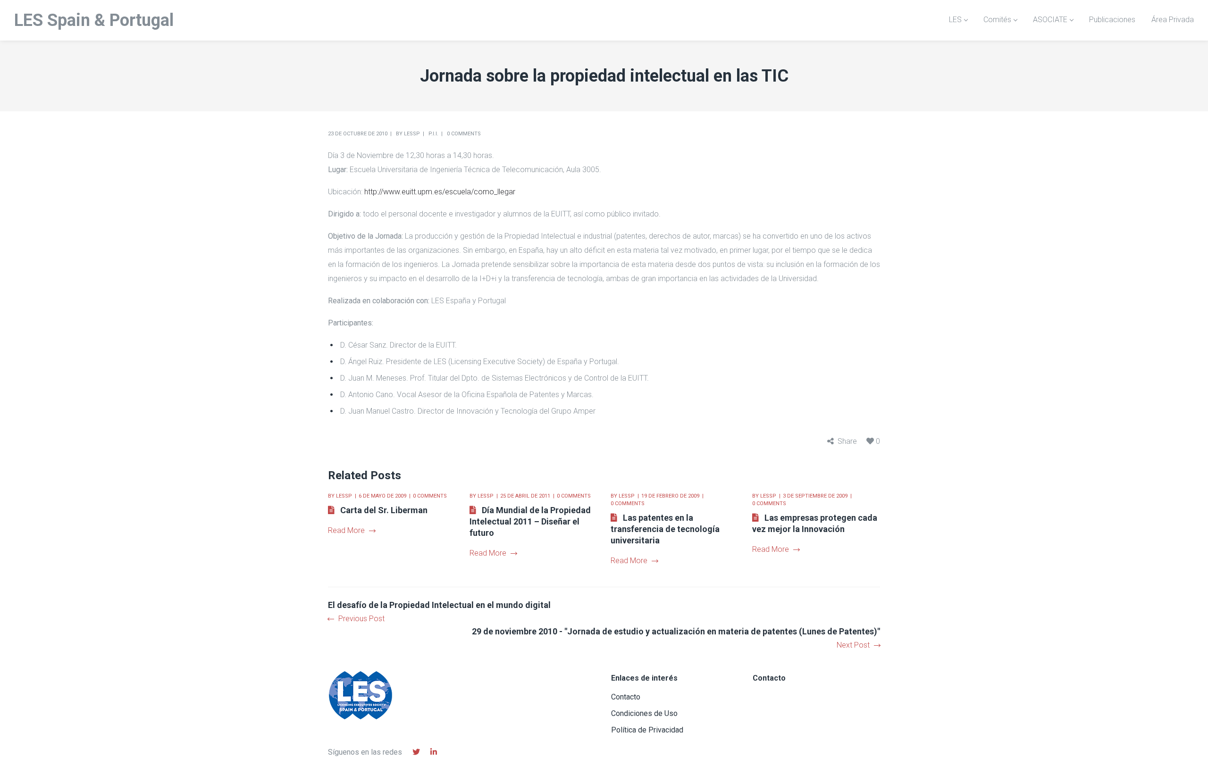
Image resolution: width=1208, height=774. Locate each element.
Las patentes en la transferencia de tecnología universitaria (665, 529)
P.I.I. (433, 134)
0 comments (464, 134)
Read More (346, 530)
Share (847, 441)
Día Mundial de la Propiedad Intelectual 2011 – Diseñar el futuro (530, 521)
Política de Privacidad (647, 729)
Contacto (625, 696)
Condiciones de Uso (644, 713)
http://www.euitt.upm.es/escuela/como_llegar (439, 191)
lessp (412, 134)
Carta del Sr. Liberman (384, 510)
